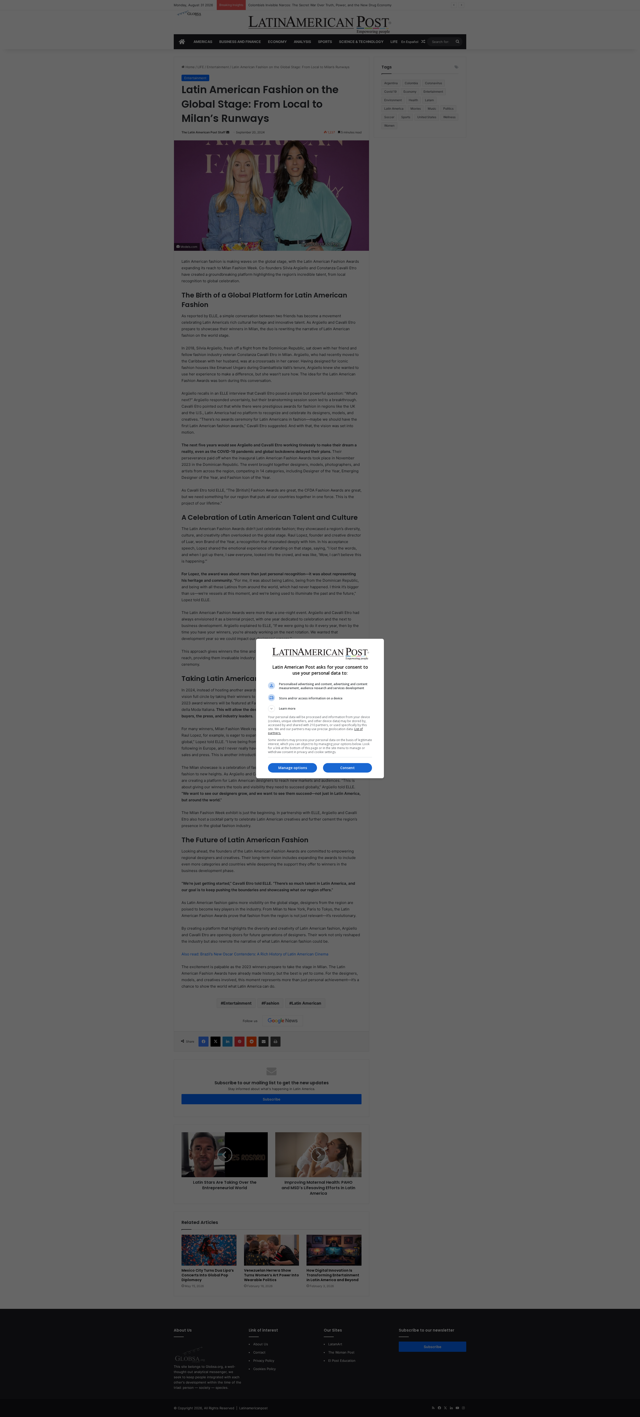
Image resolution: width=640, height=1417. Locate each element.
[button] (320, 708)
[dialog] (320, 708)
